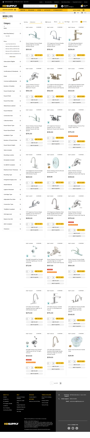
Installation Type (8, 135)
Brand (5, 66)
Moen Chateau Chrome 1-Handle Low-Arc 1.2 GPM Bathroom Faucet (33, 86)
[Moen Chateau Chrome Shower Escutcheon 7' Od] (55, 168)
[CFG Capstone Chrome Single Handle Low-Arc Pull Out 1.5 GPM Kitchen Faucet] (34, 209)
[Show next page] (60, 383)
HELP (18, 394)
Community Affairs (7, 410)
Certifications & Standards (11, 71)
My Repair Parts (57, 10)
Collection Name (8, 120)
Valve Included (8, 150)
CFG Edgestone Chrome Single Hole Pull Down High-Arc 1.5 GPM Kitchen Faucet (34, 172)
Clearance (6, 229)
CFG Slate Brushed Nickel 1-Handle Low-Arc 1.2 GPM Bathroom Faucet (75, 45)
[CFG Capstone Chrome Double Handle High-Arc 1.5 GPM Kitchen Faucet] (55, 40)
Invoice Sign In (32, 397)
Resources (31, 10)
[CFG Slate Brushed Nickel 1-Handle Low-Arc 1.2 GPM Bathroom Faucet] (77, 40)
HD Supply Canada (7, 403)
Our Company (6, 407)
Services (22, 10)
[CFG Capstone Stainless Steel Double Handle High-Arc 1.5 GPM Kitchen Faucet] (77, 82)
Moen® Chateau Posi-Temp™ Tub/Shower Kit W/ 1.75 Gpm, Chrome (34, 351)
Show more (12, 56)
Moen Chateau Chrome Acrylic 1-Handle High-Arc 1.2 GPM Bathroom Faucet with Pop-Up (55, 261)
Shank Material (8, 184)
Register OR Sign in (68, 6)
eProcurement (20, 409)
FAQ (18, 402)
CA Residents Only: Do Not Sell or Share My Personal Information (37, 429)
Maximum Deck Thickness (11, 169)
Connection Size (8, 115)
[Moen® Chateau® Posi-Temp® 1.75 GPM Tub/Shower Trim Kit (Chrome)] (34, 256)
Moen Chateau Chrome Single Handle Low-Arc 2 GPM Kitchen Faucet (76, 261)
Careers (5, 397)
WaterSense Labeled (9, 105)
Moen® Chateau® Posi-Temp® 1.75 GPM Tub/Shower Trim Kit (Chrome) (34, 261)
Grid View (84, 21)
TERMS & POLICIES (46, 394)
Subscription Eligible (9, 61)
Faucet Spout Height (9, 145)
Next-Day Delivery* (9, 33)
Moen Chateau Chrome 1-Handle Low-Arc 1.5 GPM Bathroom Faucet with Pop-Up (76, 172)
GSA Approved (8, 214)
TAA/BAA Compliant (9, 209)
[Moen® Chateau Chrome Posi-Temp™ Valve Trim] (77, 123)
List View (76, 21)
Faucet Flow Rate (8, 101)
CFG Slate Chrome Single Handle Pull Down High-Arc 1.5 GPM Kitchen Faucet (34, 308)
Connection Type (8, 204)
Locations (5, 405)
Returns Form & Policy (34, 401)
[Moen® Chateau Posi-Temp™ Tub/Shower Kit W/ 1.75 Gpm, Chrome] (34, 347)
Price (5, 41)
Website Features (21, 407)
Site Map (19, 411)
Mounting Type (8, 174)
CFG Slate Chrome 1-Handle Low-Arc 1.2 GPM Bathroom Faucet (54, 308)
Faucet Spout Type (9, 125)
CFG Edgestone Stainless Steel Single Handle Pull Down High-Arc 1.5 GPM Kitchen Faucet (55, 213)
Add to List (34, 58)
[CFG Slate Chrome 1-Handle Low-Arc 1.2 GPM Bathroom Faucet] (55, 304)
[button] (55, 6)
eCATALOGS (47, 10)
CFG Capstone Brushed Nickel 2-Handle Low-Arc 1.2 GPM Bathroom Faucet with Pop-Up (55, 86)
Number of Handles (9, 86)
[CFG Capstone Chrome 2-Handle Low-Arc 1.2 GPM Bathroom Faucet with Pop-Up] (55, 123)
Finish (5, 76)
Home (4, 12)
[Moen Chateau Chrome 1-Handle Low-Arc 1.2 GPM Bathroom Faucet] (34, 82)
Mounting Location (9, 155)
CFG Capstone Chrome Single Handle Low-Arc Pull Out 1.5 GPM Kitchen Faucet (34, 213)
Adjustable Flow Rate (9, 199)
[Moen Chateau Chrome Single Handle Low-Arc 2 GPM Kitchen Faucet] (77, 256)
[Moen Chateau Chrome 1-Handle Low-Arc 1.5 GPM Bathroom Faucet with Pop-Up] (77, 168)
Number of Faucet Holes (10, 140)
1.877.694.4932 (73, 394)
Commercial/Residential (10, 81)
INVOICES (31, 394)
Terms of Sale (45, 402)
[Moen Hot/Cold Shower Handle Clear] (77, 347)
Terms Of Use (45, 404)
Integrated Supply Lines (10, 179)
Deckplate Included (9, 160)
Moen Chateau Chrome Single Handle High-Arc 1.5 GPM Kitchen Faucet (34, 45)
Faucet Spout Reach (9, 130)
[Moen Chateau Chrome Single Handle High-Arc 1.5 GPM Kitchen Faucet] (34, 40)
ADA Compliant (8, 224)
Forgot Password (21, 404)
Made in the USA (8, 219)
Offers (39, 10)
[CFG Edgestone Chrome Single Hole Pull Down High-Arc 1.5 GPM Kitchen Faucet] (34, 168)
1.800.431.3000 (73, 398)
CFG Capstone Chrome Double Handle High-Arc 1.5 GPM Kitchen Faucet (55, 45)
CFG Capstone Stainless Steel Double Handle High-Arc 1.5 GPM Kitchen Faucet (76, 86)
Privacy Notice (45, 400)
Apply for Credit (20, 400)
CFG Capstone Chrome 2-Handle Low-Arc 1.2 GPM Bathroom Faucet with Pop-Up (55, 127)
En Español (6, 401)
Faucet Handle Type (9, 91)
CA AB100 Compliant (9, 165)
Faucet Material (8, 110)
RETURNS (31, 399)
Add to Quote (34, 61)
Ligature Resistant (9, 189)
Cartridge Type (8, 194)
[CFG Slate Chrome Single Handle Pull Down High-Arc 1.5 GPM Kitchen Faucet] (34, 304)
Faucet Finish (7, 96)
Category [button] (7, 23)
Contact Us (5, 399)
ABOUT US (6, 394)
